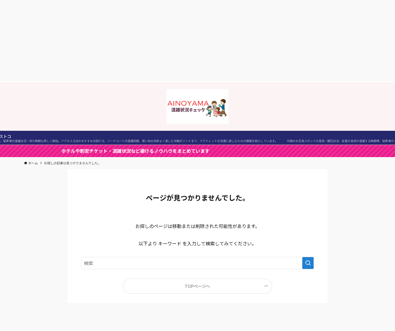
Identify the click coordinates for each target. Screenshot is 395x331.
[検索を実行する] (308, 263)
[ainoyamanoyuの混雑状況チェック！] (197, 106)
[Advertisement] (197, 40)
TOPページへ (197, 286)
